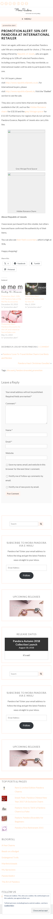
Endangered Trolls (10, 857)
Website (10, 453)
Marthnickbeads (9, 863)
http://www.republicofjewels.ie (20, 91)
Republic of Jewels (26, 53)
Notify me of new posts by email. (24, 487)
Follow (26, 575)
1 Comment (43, 347)
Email (9, 441)
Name (9, 430)
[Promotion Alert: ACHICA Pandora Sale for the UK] (35, 289)
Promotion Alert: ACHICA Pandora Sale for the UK (34, 299)
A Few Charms (8, 845)
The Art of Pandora (11, 881)
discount (11, 370)
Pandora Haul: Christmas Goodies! (34, 363)
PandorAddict (8, 875)
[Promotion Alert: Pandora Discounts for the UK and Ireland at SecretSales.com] (11, 317)
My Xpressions (8, 869)
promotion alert (9, 25)
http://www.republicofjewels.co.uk (22, 82)
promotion (37, 370)
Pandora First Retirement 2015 (29, 827)
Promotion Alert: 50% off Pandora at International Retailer (25, 34)
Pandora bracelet (24, 370)
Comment (11, 403)
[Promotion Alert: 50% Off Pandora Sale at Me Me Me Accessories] (11, 289)
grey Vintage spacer (34, 111)
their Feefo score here (27, 239)
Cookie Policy (9, 905)
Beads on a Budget (10, 851)
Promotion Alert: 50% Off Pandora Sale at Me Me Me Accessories (11, 299)
